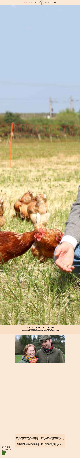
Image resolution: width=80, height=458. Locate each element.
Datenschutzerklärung (5, 455)
